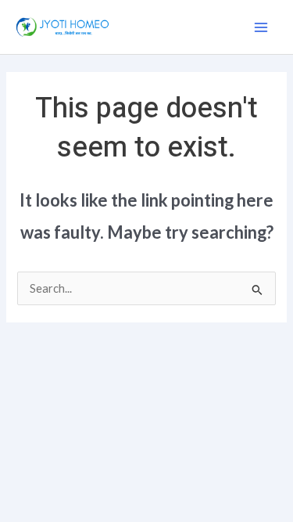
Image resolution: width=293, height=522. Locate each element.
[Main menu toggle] (261, 27)
